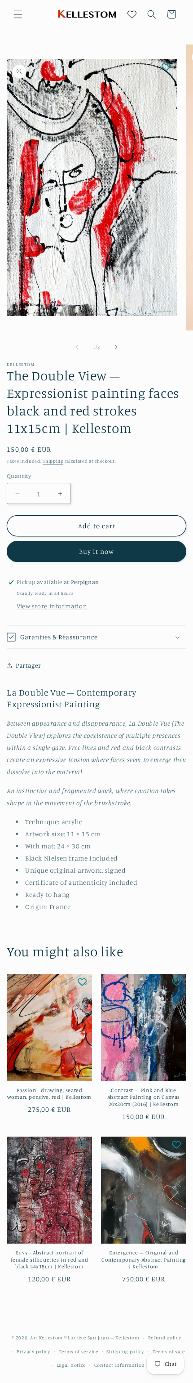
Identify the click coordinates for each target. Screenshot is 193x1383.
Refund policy (164, 1337)
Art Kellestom (46, 1337)
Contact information (119, 1365)
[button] (18, 14)
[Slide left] (77, 347)
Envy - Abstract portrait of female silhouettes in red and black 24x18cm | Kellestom (49, 1259)
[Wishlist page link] (131, 14)
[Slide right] (116, 347)
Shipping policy (125, 1351)
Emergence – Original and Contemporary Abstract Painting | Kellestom (143, 1259)
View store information (52, 606)
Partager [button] (28, 665)
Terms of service (78, 1351)
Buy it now (96, 551)
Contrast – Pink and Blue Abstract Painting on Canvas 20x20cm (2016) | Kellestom (143, 1097)
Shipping (53, 461)
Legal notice (71, 1365)
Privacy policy (33, 1351)
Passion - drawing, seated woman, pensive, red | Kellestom (49, 1094)
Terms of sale (169, 1351)
